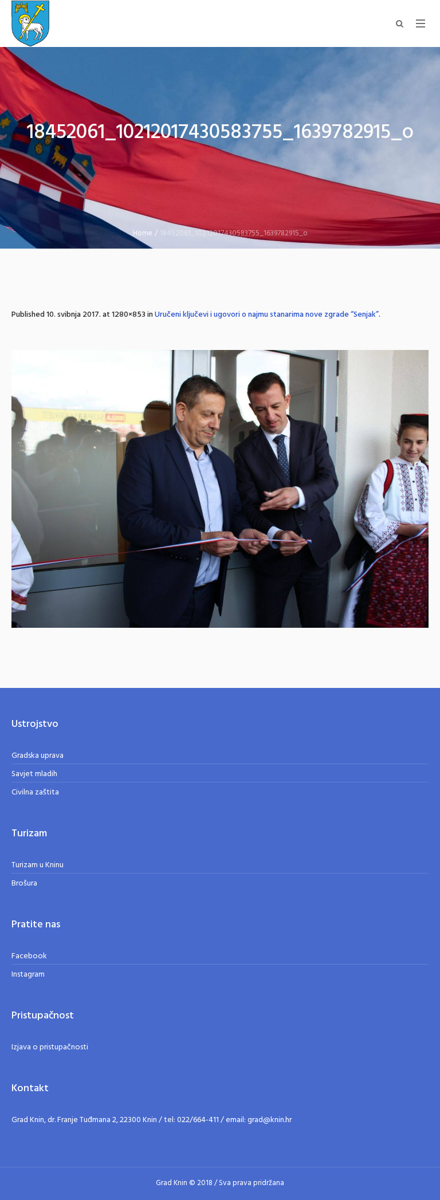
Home (142, 233)
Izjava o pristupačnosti (49, 1047)
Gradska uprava (37, 755)
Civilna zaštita (35, 792)
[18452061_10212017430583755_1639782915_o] (220, 489)
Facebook (29, 956)
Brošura (24, 883)
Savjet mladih (34, 774)
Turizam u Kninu (37, 865)
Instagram (28, 974)
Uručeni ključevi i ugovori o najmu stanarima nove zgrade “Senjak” (267, 314)
